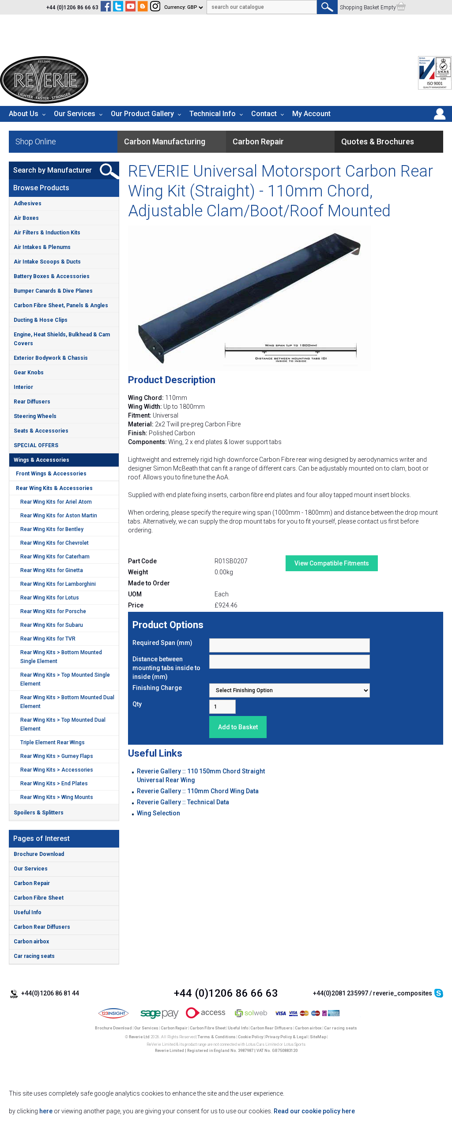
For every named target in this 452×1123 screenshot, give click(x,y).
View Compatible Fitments (331, 563)
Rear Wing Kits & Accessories (54, 488)
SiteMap (318, 1037)
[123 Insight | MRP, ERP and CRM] (113, 1019)
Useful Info (27, 912)
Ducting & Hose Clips (41, 320)
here (46, 1111)
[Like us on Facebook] (106, 7)
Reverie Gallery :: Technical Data (183, 802)
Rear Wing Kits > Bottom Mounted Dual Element (67, 701)
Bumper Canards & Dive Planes (53, 291)
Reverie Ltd (139, 1037)
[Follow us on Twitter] (118, 7)
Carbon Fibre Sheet (39, 898)
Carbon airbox (31, 941)
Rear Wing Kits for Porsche (53, 611)
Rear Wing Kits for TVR (47, 639)
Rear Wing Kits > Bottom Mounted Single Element (61, 656)
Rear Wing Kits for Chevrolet (54, 543)
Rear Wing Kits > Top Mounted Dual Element (62, 724)
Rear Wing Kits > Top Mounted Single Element (65, 679)
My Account (311, 113)
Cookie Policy (250, 1037)
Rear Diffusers (32, 402)
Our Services (74, 113)
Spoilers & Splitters (39, 813)
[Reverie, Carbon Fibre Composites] (44, 101)
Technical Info (212, 113)
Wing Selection (158, 813)
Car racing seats (34, 956)
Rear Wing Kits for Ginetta (51, 570)
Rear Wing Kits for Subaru (51, 625)
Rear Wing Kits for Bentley (51, 529)
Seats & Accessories (41, 431)
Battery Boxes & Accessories (52, 276)
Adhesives (27, 203)
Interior (23, 387)
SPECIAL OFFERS (36, 445)
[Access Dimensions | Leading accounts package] (205, 1019)
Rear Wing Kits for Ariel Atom (56, 502)
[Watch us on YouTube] (130, 7)
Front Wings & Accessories (51, 474)
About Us (23, 113)
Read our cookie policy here (314, 1111)
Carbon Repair (32, 883)
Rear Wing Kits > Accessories (56, 770)
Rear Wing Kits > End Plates (54, 783)
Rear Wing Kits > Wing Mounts (56, 797)
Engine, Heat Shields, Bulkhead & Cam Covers (62, 339)
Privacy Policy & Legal (286, 1037)
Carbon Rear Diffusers (42, 927)
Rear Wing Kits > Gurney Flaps (56, 756)
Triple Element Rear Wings (52, 742)
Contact (264, 113)
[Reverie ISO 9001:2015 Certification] (435, 87)
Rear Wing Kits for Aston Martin (58, 516)
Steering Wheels (35, 416)
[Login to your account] (440, 119)
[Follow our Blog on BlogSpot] (143, 7)
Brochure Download (39, 854)
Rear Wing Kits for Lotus (49, 598)
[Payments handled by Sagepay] (159, 1019)
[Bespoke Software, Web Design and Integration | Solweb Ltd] (251, 1019)
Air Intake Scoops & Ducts (47, 262)
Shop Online (35, 141)
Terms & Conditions (217, 1037)
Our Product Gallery (142, 113)
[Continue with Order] (401, 7)
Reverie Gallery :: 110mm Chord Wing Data (198, 791)
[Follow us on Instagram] (155, 7)
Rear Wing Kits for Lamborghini (58, 584)
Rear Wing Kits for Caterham (55, 557)
